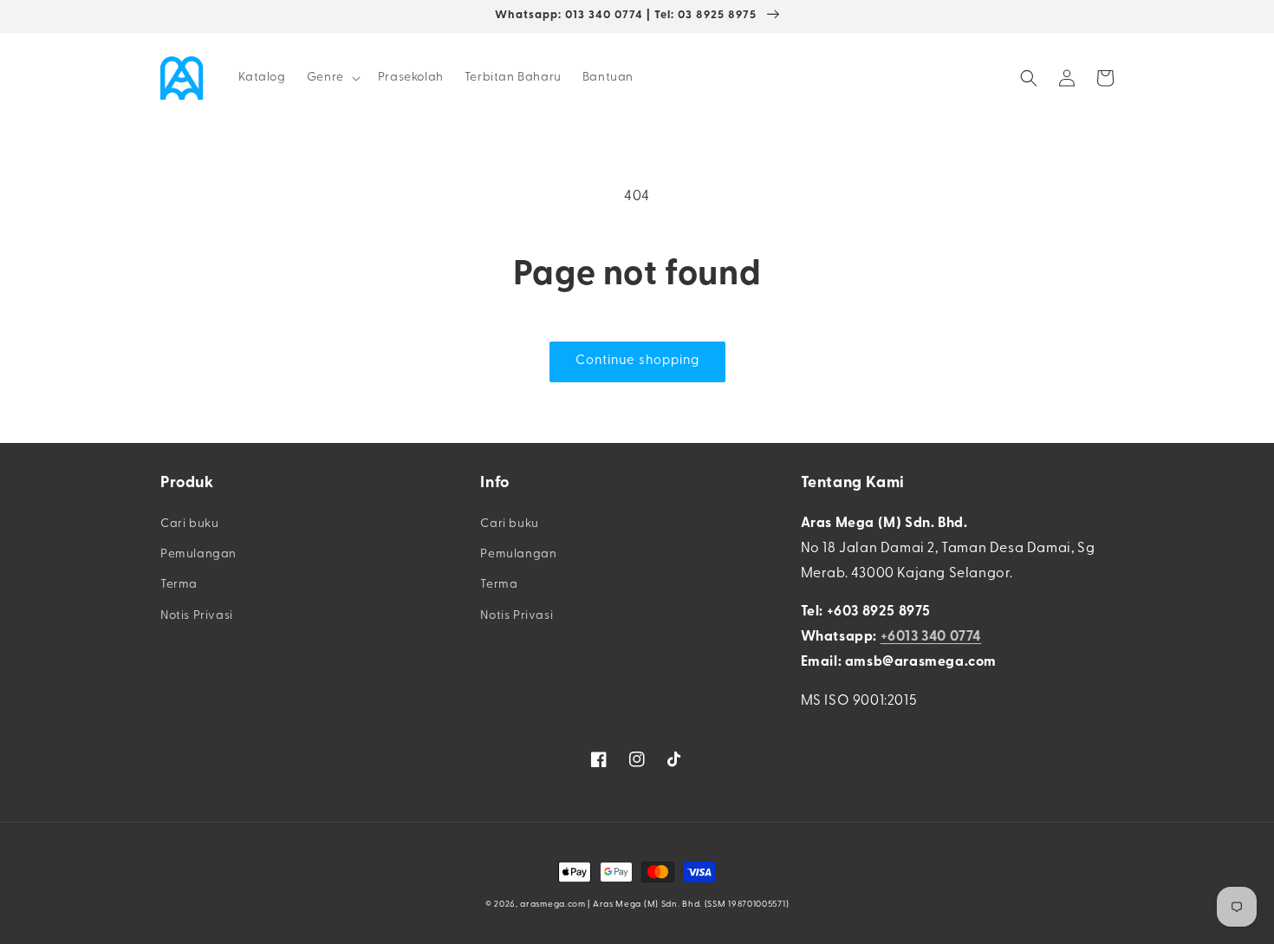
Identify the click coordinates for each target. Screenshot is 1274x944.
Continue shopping (637, 361)
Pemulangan (198, 554)
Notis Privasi (196, 615)
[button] (331, 78)
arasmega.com (552, 904)
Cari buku (189, 524)
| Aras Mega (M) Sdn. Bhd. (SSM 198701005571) (688, 904)
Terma (179, 584)
